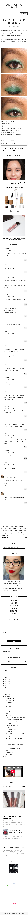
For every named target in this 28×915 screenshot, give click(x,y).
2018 (6, 681)
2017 (6, 683)
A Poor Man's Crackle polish (13, 748)
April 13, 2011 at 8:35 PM (9, 435)
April (7, 715)
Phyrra (6, 331)
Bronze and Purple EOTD (12, 725)
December (8, 698)
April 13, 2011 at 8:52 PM (9, 464)
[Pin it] (14, 144)
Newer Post (5, 537)
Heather (6, 320)
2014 (6, 690)
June (7, 711)
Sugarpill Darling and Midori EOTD (15, 733)
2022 (6, 673)
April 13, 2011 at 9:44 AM (9, 421)
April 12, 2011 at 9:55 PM (9, 379)
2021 (6, 675)
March (7, 750)
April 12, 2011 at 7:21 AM (9, 296)
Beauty (7, 149)
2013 (6, 692)
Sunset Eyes (9, 731)
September (9, 704)
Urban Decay (4, 150)
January (8, 754)
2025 (6, 670)
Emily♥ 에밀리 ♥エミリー (11, 308)
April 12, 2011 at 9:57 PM (9, 393)
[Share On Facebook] (9, 144)
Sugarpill (22, 149)
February (8, 752)
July (7, 709)
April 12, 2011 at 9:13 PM (9, 333)
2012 (6, 694)
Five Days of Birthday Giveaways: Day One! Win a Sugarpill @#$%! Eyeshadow (17, 832)
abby (5, 420)
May (7, 713)
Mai (5, 475)
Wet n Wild (12, 150)
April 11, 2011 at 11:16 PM (9, 250)
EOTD (11, 149)
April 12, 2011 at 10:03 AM (9, 310)
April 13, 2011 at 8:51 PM (9, 452)
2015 (6, 687)
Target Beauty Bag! (11, 742)
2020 (6, 677)
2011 (6, 696)
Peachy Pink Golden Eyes (12, 736)
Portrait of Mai (14, 6)
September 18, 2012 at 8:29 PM (10, 477)
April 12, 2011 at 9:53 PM (9, 347)
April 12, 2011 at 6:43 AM (9, 277)
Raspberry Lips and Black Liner (14, 719)
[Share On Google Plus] (12, 144)
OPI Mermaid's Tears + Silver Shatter (15, 717)
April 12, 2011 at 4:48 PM (9, 321)
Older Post (22, 537)
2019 (6, 679)
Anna (5, 275)
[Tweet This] (6, 144)
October (8, 702)
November (8, 700)
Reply (25, 260)
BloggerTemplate (21, 913)
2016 (6, 685)
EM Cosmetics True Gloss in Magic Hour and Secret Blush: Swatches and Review (14, 787)
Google (14, 903)
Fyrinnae (16, 149)
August (8, 706)
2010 (6, 756)
